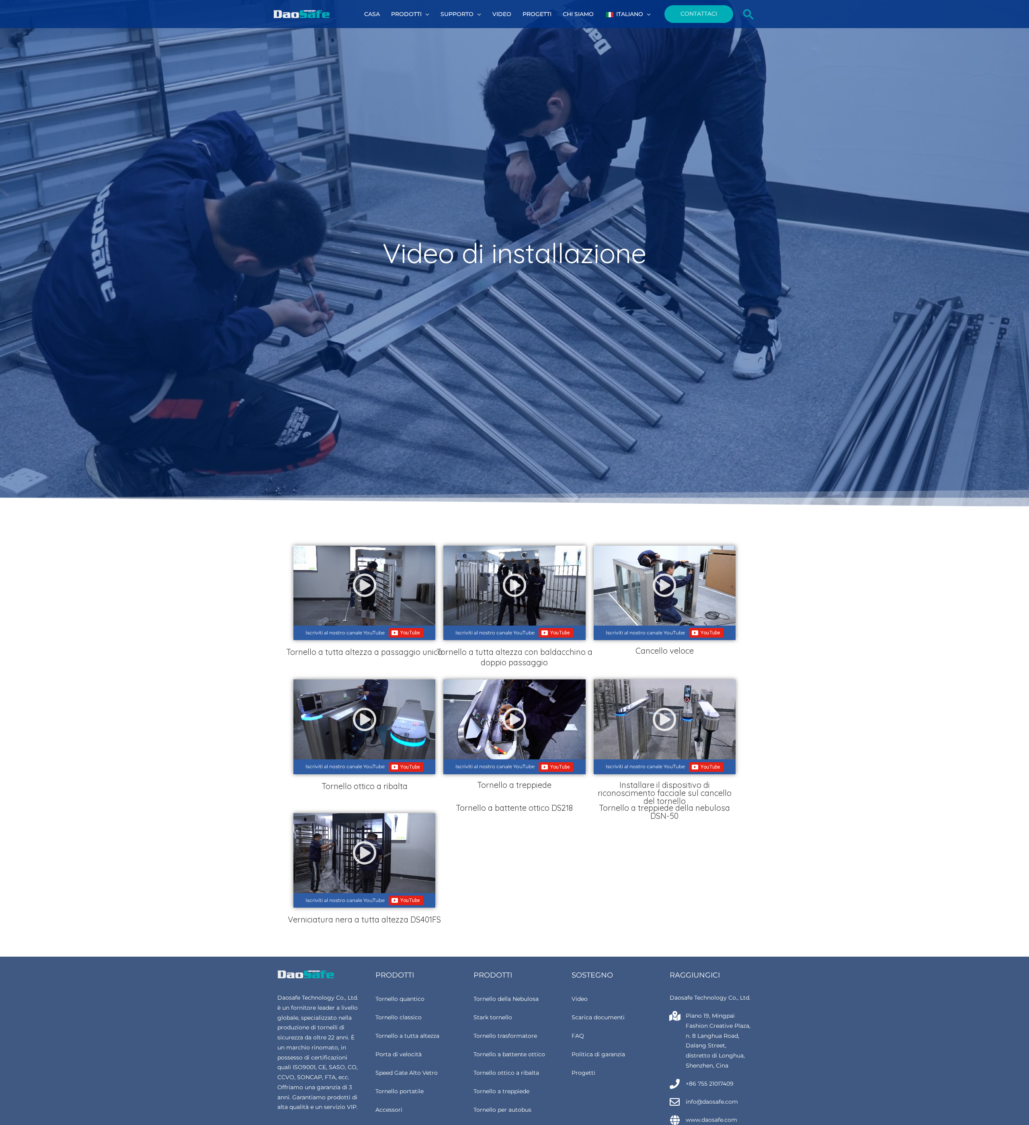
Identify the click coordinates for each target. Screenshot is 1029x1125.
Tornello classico (398, 1017)
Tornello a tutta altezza (407, 1035)
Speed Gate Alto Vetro (406, 1072)
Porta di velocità (398, 1054)
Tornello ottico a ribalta (506, 1072)
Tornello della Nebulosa (506, 998)
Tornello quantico (399, 998)
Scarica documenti (598, 1017)
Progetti (583, 1072)
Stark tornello (493, 1017)
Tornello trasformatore (505, 1035)
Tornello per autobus (502, 1109)
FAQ (578, 1035)
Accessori (388, 1109)
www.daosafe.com (711, 1119)
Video (580, 998)
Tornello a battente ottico (509, 1054)
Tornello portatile (399, 1091)
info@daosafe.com (712, 1101)
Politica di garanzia (598, 1054)
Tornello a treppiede (501, 1091)
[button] (425, 14)
